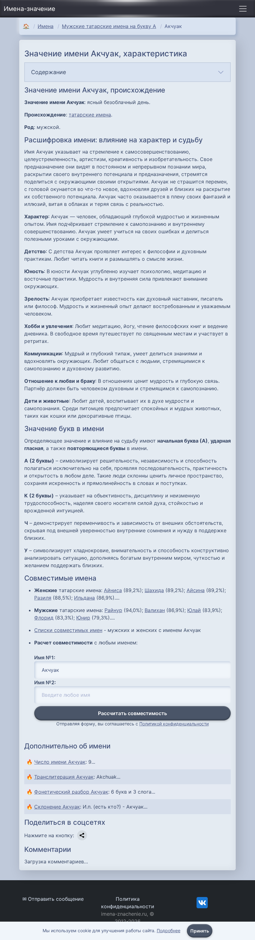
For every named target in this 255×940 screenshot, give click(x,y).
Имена (45, 26)
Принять (199, 930)
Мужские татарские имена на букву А (109, 26)
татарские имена (90, 115)
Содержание (48, 72)
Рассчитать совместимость (132, 713)
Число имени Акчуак (60, 762)
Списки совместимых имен (68, 630)
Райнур (113, 610)
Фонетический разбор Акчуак (71, 792)
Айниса (113, 590)
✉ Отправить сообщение (53, 899)
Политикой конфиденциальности (174, 723)
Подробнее (168, 930)
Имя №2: (45, 682)
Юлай (194, 610)
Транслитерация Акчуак (64, 777)
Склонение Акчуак (57, 807)
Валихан (155, 610)
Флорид (43, 618)
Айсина (196, 590)
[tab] (127, 72)
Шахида (154, 590)
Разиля (42, 598)
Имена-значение (29, 8)
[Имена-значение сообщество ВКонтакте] (202, 902)
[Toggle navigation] (242, 9)
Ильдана (84, 598)
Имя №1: (44, 657)
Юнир (83, 618)
